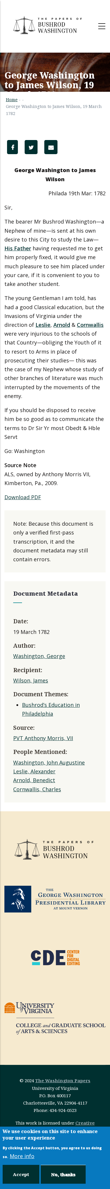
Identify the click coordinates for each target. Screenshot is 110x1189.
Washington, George (39, 656)
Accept (21, 1174)
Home (12, 99)
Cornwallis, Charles (37, 789)
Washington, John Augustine (49, 762)
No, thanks (63, 1174)
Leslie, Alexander (34, 771)
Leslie (42, 324)
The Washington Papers (62, 1080)
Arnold (61, 324)
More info (22, 1156)
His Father (17, 248)
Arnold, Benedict (34, 780)
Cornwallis (90, 324)
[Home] (48, 25)
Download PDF (22, 497)
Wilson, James (30, 680)
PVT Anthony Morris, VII (43, 738)
